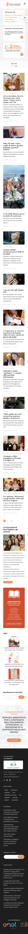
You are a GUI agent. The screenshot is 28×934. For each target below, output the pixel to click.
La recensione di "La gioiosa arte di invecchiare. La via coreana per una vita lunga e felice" (14, 682)
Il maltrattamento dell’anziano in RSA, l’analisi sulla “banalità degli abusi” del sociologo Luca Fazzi (11, 828)
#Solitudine (15, 797)
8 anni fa (10, 347)
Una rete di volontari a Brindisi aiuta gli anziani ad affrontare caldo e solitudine (13, 890)
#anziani (6, 790)
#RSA (20, 795)
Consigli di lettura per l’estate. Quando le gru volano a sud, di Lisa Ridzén (14, 649)
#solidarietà (7, 797)
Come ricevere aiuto (11, 17)
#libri (14, 792)
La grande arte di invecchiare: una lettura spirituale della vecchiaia (14, 665)
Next (12, 520)
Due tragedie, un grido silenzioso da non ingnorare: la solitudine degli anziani (11, 812)
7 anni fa (10, 159)
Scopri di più (14, 740)
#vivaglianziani (15, 800)
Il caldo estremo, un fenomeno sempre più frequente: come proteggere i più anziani (12, 898)
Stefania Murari (5, 430)
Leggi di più (8, 582)
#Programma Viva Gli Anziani (10, 795)
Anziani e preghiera (11, 21)
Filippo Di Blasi (5, 347)
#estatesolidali (14, 790)
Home (12, 66)
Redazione (5, 304)
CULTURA (6, 411)
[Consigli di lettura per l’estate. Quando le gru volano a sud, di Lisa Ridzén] (14, 641)
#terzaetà (7, 800)
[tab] (8, 865)
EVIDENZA (6, 211)
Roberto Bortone (6, 159)
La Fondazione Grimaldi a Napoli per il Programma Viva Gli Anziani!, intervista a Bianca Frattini (14, 905)
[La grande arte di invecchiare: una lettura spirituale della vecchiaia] (14, 657)
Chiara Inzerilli (5, 226)
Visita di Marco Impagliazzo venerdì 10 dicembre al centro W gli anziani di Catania (11, 842)
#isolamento (7, 792)
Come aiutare (9, 19)
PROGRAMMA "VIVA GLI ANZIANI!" (18, 140)
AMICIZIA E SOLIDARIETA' (10, 93)
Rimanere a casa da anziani (13, 15)
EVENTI (5, 140)
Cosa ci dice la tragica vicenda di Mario (9, 835)
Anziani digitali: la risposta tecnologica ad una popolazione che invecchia (11, 819)
